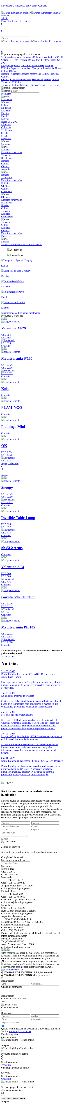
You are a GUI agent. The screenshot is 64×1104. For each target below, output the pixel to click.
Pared (39, 60)
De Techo (13, 60)
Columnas (38, 57)
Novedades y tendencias (13, 5)
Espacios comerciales (21, 68)
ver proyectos (7, 656)
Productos (6, 15)
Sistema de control (20, 21)
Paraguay (49, 65)
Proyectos (6, 21)
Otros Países (38, 65)
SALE (4, 18)
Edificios (5, 68)
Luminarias (16, 57)
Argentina (15, 65)
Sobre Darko (7, 244)
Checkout (6, 1079)
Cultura (5, 71)
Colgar (4, 60)
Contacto (42, 5)
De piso (32, 60)
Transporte (37, 68)
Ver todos (6, 57)
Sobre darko (32, 5)
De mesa (23, 60)
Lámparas (27, 57)
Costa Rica (26, 65)
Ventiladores (50, 57)
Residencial (48, 68)
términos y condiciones (20, 1031)
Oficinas (13, 71)
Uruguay (5, 65)
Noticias (5, 241)
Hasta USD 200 (9, 121)
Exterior (46, 60)
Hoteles (58, 68)
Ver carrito (6, 1065)
